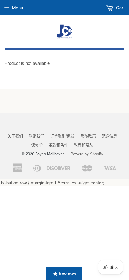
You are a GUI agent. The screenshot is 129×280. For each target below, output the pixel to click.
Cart (119, 7)
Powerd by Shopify (86, 154)
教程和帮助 (83, 145)
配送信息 (109, 136)
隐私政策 (88, 136)
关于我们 (15, 136)
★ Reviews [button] (64, 273)
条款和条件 (58, 145)
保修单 (37, 145)
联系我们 (36, 136)
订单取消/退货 (62, 136)
